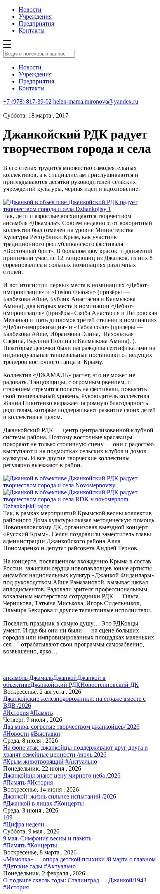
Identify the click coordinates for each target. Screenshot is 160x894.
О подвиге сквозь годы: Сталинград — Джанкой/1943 (74, 880)
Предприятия (36, 23)
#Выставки (45, 733)
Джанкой (65, 677)
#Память (41, 712)
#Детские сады (22, 866)
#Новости (16, 733)
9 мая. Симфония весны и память (47, 838)
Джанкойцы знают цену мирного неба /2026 (61, 775)
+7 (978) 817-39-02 (27, 101)
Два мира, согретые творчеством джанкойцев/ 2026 (71, 726)
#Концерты (69, 803)
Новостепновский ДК (109, 684)
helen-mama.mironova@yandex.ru (95, 101)
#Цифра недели (23, 824)
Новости (30, 9)
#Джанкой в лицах (27, 803)
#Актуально (81, 761)
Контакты (32, 30)
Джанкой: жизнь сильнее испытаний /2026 (59, 796)
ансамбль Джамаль (28, 677)
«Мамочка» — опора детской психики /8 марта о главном (79, 859)
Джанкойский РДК (55, 684)
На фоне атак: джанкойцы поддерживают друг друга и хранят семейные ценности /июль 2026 (75, 751)
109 (7, 817)
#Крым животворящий (33, 761)
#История (16, 712)
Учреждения (35, 16)
